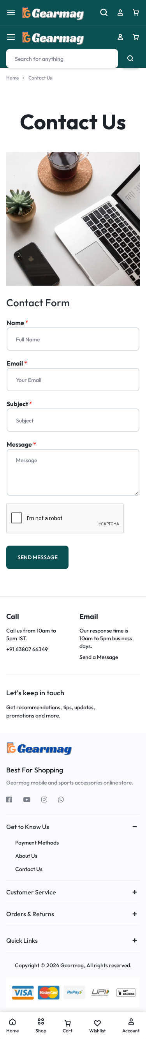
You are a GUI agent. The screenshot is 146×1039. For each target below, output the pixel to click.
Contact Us (28, 869)
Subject (19, 404)
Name (17, 323)
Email (17, 363)
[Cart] (136, 37)
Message (21, 444)
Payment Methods (37, 842)
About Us (26, 856)
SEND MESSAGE (38, 557)
